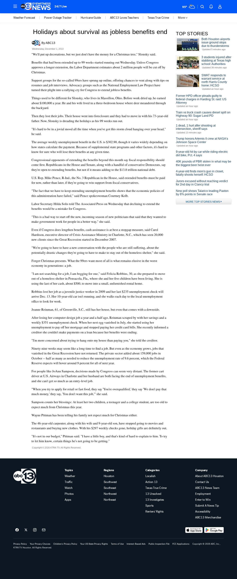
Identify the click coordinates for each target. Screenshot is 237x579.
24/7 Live (60, 6)
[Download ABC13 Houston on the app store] (194, 530)
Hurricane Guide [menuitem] (91, 17)
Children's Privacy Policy (65, 544)
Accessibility (202, 511)
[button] (15, 6)
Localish (150, 476)
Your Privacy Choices (40, 544)
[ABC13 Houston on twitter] (26, 530)
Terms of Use (117, 544)
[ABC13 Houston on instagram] (35, 530)
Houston (109, 476)
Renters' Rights (154, 511)
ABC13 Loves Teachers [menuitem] (124, 17)
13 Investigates (154, 499)
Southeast (110, 487)
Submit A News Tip (207, 505)
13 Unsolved (153, 493)
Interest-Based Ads (136, 544)
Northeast (110, 499)
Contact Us (202, 482)
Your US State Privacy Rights (94, 544)
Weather (70, 476)
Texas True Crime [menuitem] (158, 17)
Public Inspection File (158, 544)
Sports (149, 505)
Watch (68, 487)
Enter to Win (203, 499)
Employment (203, 493)
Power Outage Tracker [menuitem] (58, 17)
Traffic (68, 482)
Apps (68, 499)
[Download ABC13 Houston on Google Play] (214, 530)
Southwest (110, 482)
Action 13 (151, 482)
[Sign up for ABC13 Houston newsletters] (43, 530)
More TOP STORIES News (203, 201)
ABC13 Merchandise (208, 517)
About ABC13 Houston (209, 476)
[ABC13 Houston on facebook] (17, 530)
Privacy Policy (20, 544)
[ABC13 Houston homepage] (36, 7)
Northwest (110, 493)
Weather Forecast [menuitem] (24, 17)
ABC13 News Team (207, 487)
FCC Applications (180, 544)
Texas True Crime (156, 487)
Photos (69, 493)
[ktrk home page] (24, 476)
